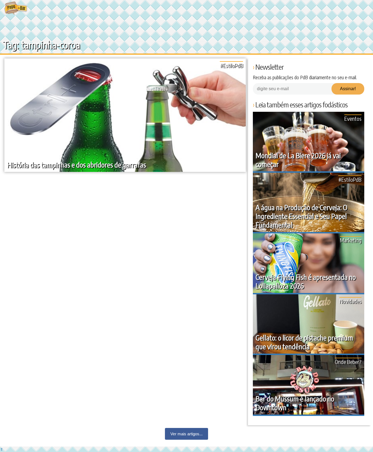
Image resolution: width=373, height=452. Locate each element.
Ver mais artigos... (186, 434)
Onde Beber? (348, 361)
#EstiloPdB (231, 65)
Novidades (350, 301)
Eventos (353, 118)
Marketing (351, 240)
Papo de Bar (15, 8)
